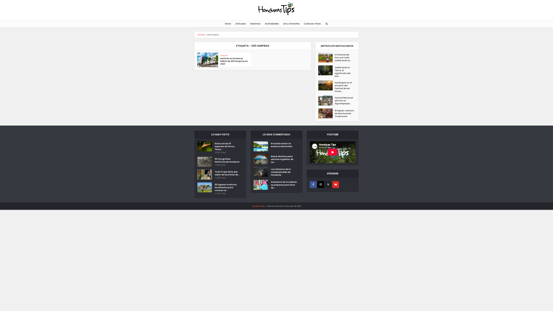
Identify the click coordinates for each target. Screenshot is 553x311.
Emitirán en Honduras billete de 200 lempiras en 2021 (234, 61)
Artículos (240, 23)
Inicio (228, 23)
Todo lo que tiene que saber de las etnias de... (227, 173)
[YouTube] (335, 184)
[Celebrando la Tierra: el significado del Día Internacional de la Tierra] (326, 70)
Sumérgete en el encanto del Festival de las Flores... (343, 87)
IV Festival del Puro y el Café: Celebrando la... (343, 57)
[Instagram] (320, 184)
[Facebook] (313, 184)
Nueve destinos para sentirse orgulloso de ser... (282, 159)
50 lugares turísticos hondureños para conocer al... (226, 187)
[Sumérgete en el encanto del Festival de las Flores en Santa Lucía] (326, 85)
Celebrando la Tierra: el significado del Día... (343, 72)
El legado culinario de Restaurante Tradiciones (344, 113)
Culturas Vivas (312, 23)
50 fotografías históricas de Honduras (227, 160)
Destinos (255, 23)
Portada (201, 34)
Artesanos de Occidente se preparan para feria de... (284, 185)
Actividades (272, 23)
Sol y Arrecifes (291, 23)
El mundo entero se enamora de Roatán (281, 145)
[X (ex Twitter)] (328, 184)
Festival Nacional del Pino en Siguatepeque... (344, 100)
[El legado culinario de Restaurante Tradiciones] (326, 113)
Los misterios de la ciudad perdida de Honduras (281, 172)
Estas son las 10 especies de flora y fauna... (225, 146)
